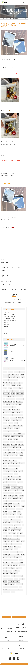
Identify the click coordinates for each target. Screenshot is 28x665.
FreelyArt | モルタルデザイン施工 (9, 316)
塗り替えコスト (21, 565)
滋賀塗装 (4, 500)
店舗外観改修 (5, 449)
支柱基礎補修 (5, 506)
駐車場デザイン (5, 560)
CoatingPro (17, 398)
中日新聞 (4, 568)
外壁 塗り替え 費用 (18, 492)
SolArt (4, 404)
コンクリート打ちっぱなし (18, 414)
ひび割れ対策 (15, 498)
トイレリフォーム (6, 551)
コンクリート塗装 (19, 452)
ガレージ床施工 (16, 428)
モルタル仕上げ (5, 549)
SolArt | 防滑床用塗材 (7, 331)
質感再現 (19, 476)
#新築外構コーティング (9, 302)
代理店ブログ (5, 377)
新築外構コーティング (6, 589)
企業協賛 (9, 490)
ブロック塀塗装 (17, 554)
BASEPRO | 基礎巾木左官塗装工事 (10, 318)
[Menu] (25, 2)
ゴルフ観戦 (5, 490)
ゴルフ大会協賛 (13, 487)
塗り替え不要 (9, 396)
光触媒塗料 (5, 581)
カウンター (16, 549)
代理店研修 (5, 371)
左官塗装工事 (5, 452)
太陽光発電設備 (17, 500)
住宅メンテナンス (21, 535)
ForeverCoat (12, 576)
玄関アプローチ (14, 471)
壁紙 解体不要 (13, 412)
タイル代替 (5, 511)
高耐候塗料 (9, 482)
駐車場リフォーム (18, 557)
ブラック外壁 (10, 535)
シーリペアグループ (19, 576)
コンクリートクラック (11, 581)
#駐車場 (19, 299)
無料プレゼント (5, 557)
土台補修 (22, 500)
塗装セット (20, 401)
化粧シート (20, 471)
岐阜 (15, 589)
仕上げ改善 (5, 530)
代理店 (21, 382)
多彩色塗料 (9, 479)
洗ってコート (10, 371)
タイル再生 (13, 541)
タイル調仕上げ (20, 444)
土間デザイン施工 (15, 586)
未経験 (21, 533)
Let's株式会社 (10, 570)
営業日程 (4, 570)
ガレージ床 (11, 428)
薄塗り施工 (21, 560)
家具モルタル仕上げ (16, 463)
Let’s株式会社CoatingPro (16, 570)
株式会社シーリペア (6, 576)
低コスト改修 (12, 441)
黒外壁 (14, 479)
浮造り (18, 581)
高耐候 (4, 396)
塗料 (4, 398)
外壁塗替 (4, 479)
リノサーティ (11, 554)
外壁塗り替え (15, 565)
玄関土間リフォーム (21, 433)
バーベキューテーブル (6, 425)
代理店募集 (10, 388)
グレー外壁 (15, 535)
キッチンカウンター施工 (7, 463)
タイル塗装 (9, 538)
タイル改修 (10, 439)
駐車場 (20, 586)
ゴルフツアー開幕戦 (6, 487)
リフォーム (22, 390)
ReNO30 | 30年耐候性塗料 (8, 326)
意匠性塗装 (18, 449)
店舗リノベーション (19, 441)
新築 (7, 390)
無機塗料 (4, 538)
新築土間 (19, 525)
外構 (4, 390)
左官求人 (22, 377)
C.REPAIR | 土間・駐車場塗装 (9, 329)
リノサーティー (12, 398)
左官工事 (4, 522)
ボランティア (18, 377)
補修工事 (10, 506)
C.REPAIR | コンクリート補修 (5, 284)
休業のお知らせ (18, 568)
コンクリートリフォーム (14, 560)
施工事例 (12, 530)
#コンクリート (10, 299)
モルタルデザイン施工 (6, 460)
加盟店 (17, 517)
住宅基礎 (9, 543)
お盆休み (13, 568)
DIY (16, 401)
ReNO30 (7, 398)
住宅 (18, 589)
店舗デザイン (5, 428)
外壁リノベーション (6, 420)
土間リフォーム (15, 380)
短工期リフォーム (6, 441)
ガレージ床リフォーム (6, 431)
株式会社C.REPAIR (11, 374)
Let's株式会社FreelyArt (14, 573)
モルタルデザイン (18, 457)
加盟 (9, 530)
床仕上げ (14, 433)
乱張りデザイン (5, 447)
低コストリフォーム (16, 538)
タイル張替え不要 (15, 468)
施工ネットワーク (6, 519)
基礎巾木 (17, 382)
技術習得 (14, 533)
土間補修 (17, 374)
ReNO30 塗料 (5, 495)
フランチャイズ (15, 388)
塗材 (21, 508)
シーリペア (8, 385)
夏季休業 (9, 568)
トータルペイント (10, 500)
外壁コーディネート (17, 546)
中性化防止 (21, 455)
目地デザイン (12, 447)
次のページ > (23, 289)
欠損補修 (22, 506)
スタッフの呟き (5, 578)
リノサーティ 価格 (21, 490)
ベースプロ (5, 388)
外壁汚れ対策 (13, 420)
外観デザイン (14, 543)
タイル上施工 (17, 466)
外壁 (13, 396)
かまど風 (15, 423)
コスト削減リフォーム (6, 471)
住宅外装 (14, 482)
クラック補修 (5, 584)
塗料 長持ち (12, 492)
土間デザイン (22, 371)
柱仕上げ (11, 474)
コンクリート (5, 380)
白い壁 (20, 578)
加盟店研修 (6, 322)
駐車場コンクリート (11, 527)
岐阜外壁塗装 (5, 484)
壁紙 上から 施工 (18, 404)
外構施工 (11, 519)
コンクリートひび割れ (11, 508)
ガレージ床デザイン (6, 436)
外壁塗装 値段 (21, 495)
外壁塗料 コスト (5, 492)
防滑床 (16, 522)
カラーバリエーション (19, 396)
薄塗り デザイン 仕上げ (7, 409)
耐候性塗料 (5, 498)
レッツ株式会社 (11, 377)
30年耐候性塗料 (20, 417)
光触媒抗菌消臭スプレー (7, 382)
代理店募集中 (13, 385)
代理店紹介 (16, 578)
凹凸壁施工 (16, 474)
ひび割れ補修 (5, 503)
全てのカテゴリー (7, 312)
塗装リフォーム (18, 447)
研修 (18, 533)
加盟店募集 (19, 385)
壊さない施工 (15, 439)
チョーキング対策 (14, 444)
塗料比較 (9, 498)
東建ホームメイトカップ (13, 484)
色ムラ (15, 525)
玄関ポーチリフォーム (6, 468)
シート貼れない (5, 474)
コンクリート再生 (12, 449)
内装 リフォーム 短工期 (16, 409)
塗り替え (4, 482)
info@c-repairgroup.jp (7, 276)
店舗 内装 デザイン (20, 412)
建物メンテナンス (6, 457)
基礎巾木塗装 (13, 436)
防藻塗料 (16, 455)
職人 (13, 382)
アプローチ (13, 393)
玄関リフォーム (10, 466)
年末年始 (4, 401)
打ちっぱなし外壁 (6, 417)
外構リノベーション (6, 541)
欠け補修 (10, 503)
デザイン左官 (10, 423)
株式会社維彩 (21, 551)
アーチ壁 (11, 549)
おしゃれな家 (10, 546)
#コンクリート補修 (19, 302)
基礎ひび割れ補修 (12, 452)
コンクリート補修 (18, 519)
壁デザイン (5, 466)
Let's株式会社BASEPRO (6, 573)
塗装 (23, 578)
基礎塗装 (22, 449)
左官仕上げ (5, 423)
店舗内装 (11, 551)
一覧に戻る (14, 289)
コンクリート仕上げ (6, 476)
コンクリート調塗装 (13, 417)
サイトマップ (21, 648)
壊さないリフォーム (6, 562)
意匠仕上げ (5, 517)
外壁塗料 (17, 393)
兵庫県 (16, 551)
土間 (19, 530)
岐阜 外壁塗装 (19, 420)
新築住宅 (21, 562)
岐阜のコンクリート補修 (6, 281)
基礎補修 (4, 508)
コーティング (16, 371)
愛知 (8, 401)
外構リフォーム (5, 455)
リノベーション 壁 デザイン (7, 414)
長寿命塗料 (18, 541)
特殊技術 (8, 592)
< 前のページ (4, 289)
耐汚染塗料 (20, 498)
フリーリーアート (16, 390)
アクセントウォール (6, 393)
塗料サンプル (12, 557)
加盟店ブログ (6, 324)
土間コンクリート (18, 527)
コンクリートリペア (16, 506)
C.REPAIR (22, 398)
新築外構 (14, 514)
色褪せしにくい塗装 (6, 444)
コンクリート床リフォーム (7, 433)
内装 (14, 401)
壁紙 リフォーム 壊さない (10, 404)
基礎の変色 (5, 546)
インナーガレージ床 (15, 431)
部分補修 (4, 527)
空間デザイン (5, 554)
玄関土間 (17, 508)
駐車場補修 (22, 374)
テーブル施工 (14, 460)
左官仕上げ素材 (20, 425)
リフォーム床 (19, 514)
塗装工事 (4, 543)
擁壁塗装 (22, 554)
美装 (23, 525)
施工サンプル (5, 374)
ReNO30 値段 (14, 490)
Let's (11, 401)
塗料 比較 (9, 495)
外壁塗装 (22, 393)
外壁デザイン (18, 479)
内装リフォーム (13, 476)
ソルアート (5, 439)
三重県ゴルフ (20, 487)
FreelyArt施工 (12, 457)
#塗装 (15, 299)
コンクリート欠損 (16, 503)
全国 (4, 385)
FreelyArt (10, 390)
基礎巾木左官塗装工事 (6, 586)
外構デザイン (14, 425)
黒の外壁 (4, 535)
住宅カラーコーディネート (7, 565)
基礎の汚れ (19, 543)
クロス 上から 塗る (6, 412)
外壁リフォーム (19, 482)
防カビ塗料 (11, 455)
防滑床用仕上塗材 (20, 436)
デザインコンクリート (14, 562)
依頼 (21, 589)
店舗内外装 (22, 463)
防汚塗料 (22, 541)
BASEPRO (10, 380)
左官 (12, 589)
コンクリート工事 (12, 584)
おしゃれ (21, 388)
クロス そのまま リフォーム (7, 406)
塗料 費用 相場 (15, 495)
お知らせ (5, 333)
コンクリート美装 (10, 525)
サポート (12, 592)
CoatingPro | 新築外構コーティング (10, 320)
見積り (4, 592)
